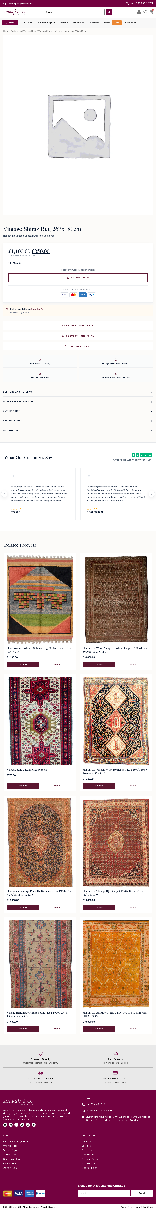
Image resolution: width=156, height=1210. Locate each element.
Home (6, 30)
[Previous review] (4, 494)
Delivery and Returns (17, 391)
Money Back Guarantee (18, 401)
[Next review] (152, 494)
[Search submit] (109, 12)
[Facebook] (16, 1125)
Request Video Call (80, 325)
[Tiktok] (22, 1125)
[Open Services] (135, 22)
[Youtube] (5, 1125)
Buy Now (23, 664)
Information (11, 430)
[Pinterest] (34, 1125)
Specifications (12, 420)
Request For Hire (80, 346)
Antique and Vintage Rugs (23, 30)
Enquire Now (80, 277)
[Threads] (28, 1125)
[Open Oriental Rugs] (54, 22)
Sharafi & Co (36, 309)
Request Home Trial (80, 335)
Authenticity (11, 411)
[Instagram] (11, 1125)
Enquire (57, 664)
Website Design (48, 1207)
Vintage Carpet (45, 30)
